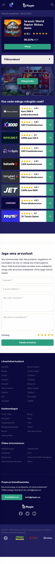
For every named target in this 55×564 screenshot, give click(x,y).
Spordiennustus (35, 431)
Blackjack (5, 418)
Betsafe (4, 367)
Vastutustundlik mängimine (40, 457)
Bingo (30, 414)
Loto (29, 422)
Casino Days (33, 371)
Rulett (4, 431)
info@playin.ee (32, 497)
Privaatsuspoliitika (9, 532)
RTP (29, 453)
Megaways (6, 457)
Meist (30, 461)
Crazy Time (6, 414)
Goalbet (31, 379)
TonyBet (5, 401)
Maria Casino (7, 388)
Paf (2, 396)
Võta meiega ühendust (11, 461)
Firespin (4, 379)
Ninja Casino (33, 388)
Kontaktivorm (12, 497)
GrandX (4, 384)
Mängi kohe (27, 81)
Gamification (33, 448)
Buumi (4, 371)
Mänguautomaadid (9, 427)
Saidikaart (21, 532)
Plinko (30, 427)
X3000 (30, 401)
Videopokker (7, 435)
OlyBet (4, 392)
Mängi (28, 46)
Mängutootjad (7, 448)
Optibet (31, 392)
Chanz (4, 375)
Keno (30, 418)
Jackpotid (5, 453)
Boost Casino (33, 367)
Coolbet (31, 375)
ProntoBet (32, 396)
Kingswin (32, 384)
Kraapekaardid (7, 422)
